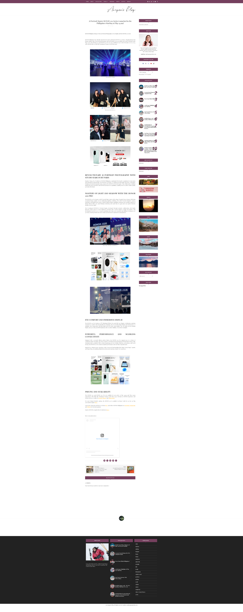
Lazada (100, 398)
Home (87, 1)
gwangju (137, 564)
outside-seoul (138, 574)
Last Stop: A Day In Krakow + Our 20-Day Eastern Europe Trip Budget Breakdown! (150, 134)
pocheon (137, 576)
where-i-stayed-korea (140, 592)
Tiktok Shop (111, 398)
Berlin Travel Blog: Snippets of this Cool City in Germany (150, 86)
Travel (105, 1)
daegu (137, 556)
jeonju (137, 569)
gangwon (137, 559)
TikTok (89, 407)
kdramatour (138, 571)
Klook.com (141, 163)
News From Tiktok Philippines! (150, 98)
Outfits (123, 1)
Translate (149, 74)
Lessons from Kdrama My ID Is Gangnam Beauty (151, 93)
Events (118, 1)
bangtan (137, 551)
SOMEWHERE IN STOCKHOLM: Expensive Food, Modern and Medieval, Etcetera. (150, 126)
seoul (137, 582)
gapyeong (138, 561)
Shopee (104, 398)
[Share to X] (107, 461)
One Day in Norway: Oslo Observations (149, 112)
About (92, 1)
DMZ (137, 544)
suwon (137, 587)
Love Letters (98, 1)
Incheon (137, 546)
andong (137, 549)
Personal (112, 1)
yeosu (137, 594)
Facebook (127, 405)
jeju (136, 566)
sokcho (137, 584)
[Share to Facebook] (104, 461)
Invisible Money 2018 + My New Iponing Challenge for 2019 (151, 119)
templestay (138, 589)
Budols (129, 1)
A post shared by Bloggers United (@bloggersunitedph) (102, 455)
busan (137, 554)
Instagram (132, 405)
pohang (137, 579)
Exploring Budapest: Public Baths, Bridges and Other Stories (150, 142)
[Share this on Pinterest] (110, 461)
